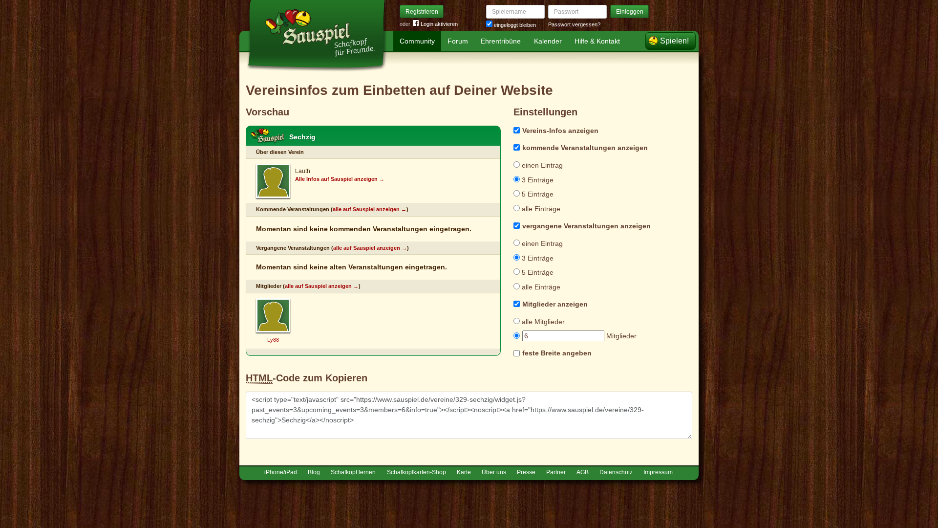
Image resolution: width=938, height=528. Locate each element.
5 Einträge (537, 194)
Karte (464, 472)
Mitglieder (620, 336)
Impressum (658, 472)
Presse (526, 472)
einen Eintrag (541, 165)
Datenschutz (616, 472)
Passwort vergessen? (574, 24)
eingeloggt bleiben (514, 25)
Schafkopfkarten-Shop (416, 472)
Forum (458, 41)
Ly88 (273, 340)
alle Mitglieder (542, 322)
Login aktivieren (439, 24)
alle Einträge (540, 209)
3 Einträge (537, 180)
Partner (556, 472)
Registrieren (421, 11)
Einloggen (629, 11)
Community (417, 41)
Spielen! (674, 41)
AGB (582, 472)
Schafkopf (267, 136)
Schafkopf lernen (353, 472)
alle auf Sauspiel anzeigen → (369, 209)
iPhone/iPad (280, 472)
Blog (314, 472)
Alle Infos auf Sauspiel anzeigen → (339, 179)
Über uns (494, 472)
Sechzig (302, 137)
